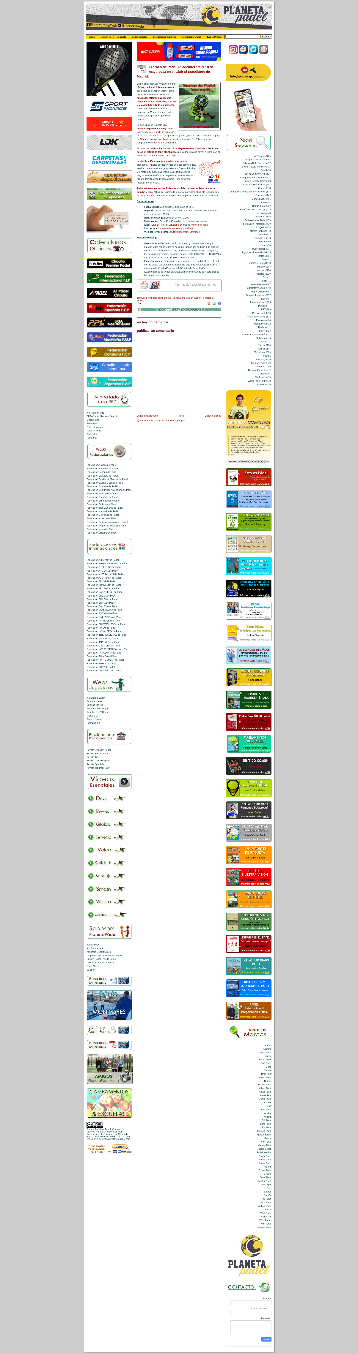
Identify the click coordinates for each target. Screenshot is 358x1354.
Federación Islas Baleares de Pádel (105, 508)
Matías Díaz (92, 715)
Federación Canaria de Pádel (102, 472)
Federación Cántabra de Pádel (102, 475)
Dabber (267, 1070)
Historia (263, 241)
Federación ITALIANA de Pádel (102, 638)
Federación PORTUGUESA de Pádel (105, 660)
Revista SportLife (95, 764)
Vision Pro (266, 1216)
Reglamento (260, 323)
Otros (265, 277)
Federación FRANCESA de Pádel (103, 620)
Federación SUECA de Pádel (101, 663)
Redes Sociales (139, 36)
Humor (263, 245)
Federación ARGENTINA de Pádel (104, 567)
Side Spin (266, 1184)
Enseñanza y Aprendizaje (253, 209)
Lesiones (262, 256)
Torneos (141, 300)
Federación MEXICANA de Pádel (103, 645)
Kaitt (269, 1106)
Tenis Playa (261, 359)
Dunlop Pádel (264, 1077)
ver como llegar (169, 155)
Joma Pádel (265, 1099)
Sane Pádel (265, 1177)
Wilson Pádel (264, 1227)
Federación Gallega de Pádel (101, 504)
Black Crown (265, 1059)
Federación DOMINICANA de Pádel (105, 610)
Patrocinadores (151, 135)
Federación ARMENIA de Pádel (102, 571)
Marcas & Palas (257, 263)
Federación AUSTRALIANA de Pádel (105, 574)
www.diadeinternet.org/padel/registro (178, 228)
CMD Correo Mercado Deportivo (103, 416)
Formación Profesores (254, 224)
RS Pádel (266, 1174)
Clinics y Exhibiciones (254, 184)
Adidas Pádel (93, 944)
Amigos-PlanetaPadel (256, 159)
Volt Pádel (266, 1223)
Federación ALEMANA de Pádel (103, 560)
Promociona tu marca (164, 36)
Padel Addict (93, 423)
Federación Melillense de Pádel (103, 515)
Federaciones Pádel (255, 220)
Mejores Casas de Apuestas (101, 962)
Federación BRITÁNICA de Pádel (103, 588)
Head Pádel (265, 1092)
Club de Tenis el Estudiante (165, 225)
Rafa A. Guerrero (112, 1129)
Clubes (175, 298)
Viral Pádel (265, 1213)
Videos (263, 373)
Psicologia (261, 320)
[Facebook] (243, 53)
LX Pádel (266, 1127)
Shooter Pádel (264, 1181)
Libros (263, 259)
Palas (263, 299)
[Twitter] (254, 53)
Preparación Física (256, 316)
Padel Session (264, 1152)
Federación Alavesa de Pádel (101, 465)
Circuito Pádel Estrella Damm (101, 959)
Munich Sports (264, 1134)
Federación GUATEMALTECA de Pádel (106, 624)
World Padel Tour (257, 381)
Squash (264, 341)
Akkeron (267, 1049)
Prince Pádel (264, 1159)
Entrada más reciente (147, 416)
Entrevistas (261, 213)
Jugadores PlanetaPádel (254, 252)
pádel (265, 281)
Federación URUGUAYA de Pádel (104, 670)
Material (261, 266)
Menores (261, 270)
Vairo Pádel (265, 1202)
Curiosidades (259, 199)
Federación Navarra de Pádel (102, 518)
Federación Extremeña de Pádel (103, 500)
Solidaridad (262, 338)
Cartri (268, 1067)
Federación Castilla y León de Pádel (105, 483)
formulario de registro (165, 142)
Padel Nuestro (94, 966)
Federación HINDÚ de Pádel (101, 628)
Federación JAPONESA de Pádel (103, 642)
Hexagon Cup (261, 238)
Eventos (198, 298)
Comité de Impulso (163, 132)
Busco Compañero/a (161, 298)
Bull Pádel (266, 1063)
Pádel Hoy (92, 434)
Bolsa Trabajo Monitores (254, 166)
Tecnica (262, 348)
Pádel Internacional (256, 288)
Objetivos (106, 36)
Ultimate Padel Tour (258, 370)
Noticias (260, 274)
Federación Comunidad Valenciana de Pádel (109, 490)
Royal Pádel (265, 1170)
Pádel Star (92, 437)
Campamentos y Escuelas (253, 177)
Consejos (261, 195)
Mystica (267, 1138)
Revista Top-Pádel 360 (98, 768)
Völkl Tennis (265, 1220)
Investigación (259, 249)
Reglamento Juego (191, 36)
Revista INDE (93, 757)
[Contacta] (263, 53)
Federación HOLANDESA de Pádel (104, 631)
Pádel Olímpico (259, 291)
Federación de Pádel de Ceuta (102, 493)
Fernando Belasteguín (98, 708)
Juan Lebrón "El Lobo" (98, 712)
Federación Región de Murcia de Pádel (106, 525)
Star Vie (267, 1195)
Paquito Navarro (95, 719)
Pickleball (263, 306)
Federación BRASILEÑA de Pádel (104, 585)
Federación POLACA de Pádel (102, 656)
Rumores (262, 331)
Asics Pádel (265, 1052)
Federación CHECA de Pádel (101, 595)
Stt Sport (91, 970)
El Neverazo (93, 420)
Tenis (264, 356)
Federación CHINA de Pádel (101, 603)
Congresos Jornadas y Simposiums (248, 191)
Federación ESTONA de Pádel (102, 613)
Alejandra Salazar (96, 698)
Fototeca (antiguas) (258, 231)
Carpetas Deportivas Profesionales (104, 955)
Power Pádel (264, 1156)
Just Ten (267, 1102)
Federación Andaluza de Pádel (102, 468)
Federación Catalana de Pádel (102, 486)
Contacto (121, 36)
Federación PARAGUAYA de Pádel (104, 652)
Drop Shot (266, 1074)
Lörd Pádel (265, 1124)
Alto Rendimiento (95, 413)
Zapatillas (262, 384)
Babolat (267, 1056)
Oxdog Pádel (264, 1145)
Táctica (262, 345)
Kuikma (267, 1117)
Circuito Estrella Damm (255, 181)
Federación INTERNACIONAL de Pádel (107, 635)
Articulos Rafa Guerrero (255, 163)
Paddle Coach (264, 1149)
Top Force (266, 1199)
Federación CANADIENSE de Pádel (105, 592)
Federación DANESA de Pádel (102, 606)
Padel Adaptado (259, 284)
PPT (263, 309)
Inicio (92, 36)
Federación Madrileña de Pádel (103, 511)
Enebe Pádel (264, 1084)
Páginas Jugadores (256, 295)
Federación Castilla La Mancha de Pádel (107, 479)
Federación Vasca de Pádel (100, 529)
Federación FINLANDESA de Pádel (104, 617)
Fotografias (261, 227)
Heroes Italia (265, 1095)
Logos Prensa (214, 36)
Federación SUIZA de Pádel (101, 667)
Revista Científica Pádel (99, 750)
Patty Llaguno (94, 723)
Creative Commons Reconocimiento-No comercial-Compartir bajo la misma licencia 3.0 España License (108, 1134)
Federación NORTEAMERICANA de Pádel (108, 649)
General (263, 234)
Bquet (264, 170)
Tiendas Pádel (258, 363)
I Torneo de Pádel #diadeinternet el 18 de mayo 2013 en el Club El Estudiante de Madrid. (175, 71)
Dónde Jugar (186, 298)
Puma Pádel (265, 1163)
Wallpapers (261, 377)
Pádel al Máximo (95, 427)
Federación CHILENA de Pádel (102, 599)
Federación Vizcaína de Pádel (102, 533)
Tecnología (208, 298)
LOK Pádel (265, 1120)
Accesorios (260, 156)
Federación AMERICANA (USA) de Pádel (107, 563)
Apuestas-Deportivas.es (99, 952)
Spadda (267, 1191)
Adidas (267, 1045)
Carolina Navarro (95, 701)
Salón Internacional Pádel (255, 334)
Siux (269, 1188)
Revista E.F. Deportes (97, 753)
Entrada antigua (213, 416)
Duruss (267, 1081)
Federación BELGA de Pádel (101, 581)
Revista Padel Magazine (99, 760)
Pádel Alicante (94, 430)
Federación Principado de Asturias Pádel (107, 522)
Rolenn (267, 1166)
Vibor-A (267, 1209)
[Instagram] (233, 53)
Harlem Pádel (264, 1088)
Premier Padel (259, 313)
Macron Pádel (264, 1131)
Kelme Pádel (264, 1109)
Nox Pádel (266, 1142)
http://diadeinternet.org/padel (185, 232)
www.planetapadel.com (118, 1139)
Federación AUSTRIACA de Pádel (104, 578)
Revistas (262, 327)
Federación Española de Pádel (102, 497)
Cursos (263, 202)
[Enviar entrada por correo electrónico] (139, 303)
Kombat (267, 1113)
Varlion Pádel (264, 1206)
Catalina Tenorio (95, 705)
